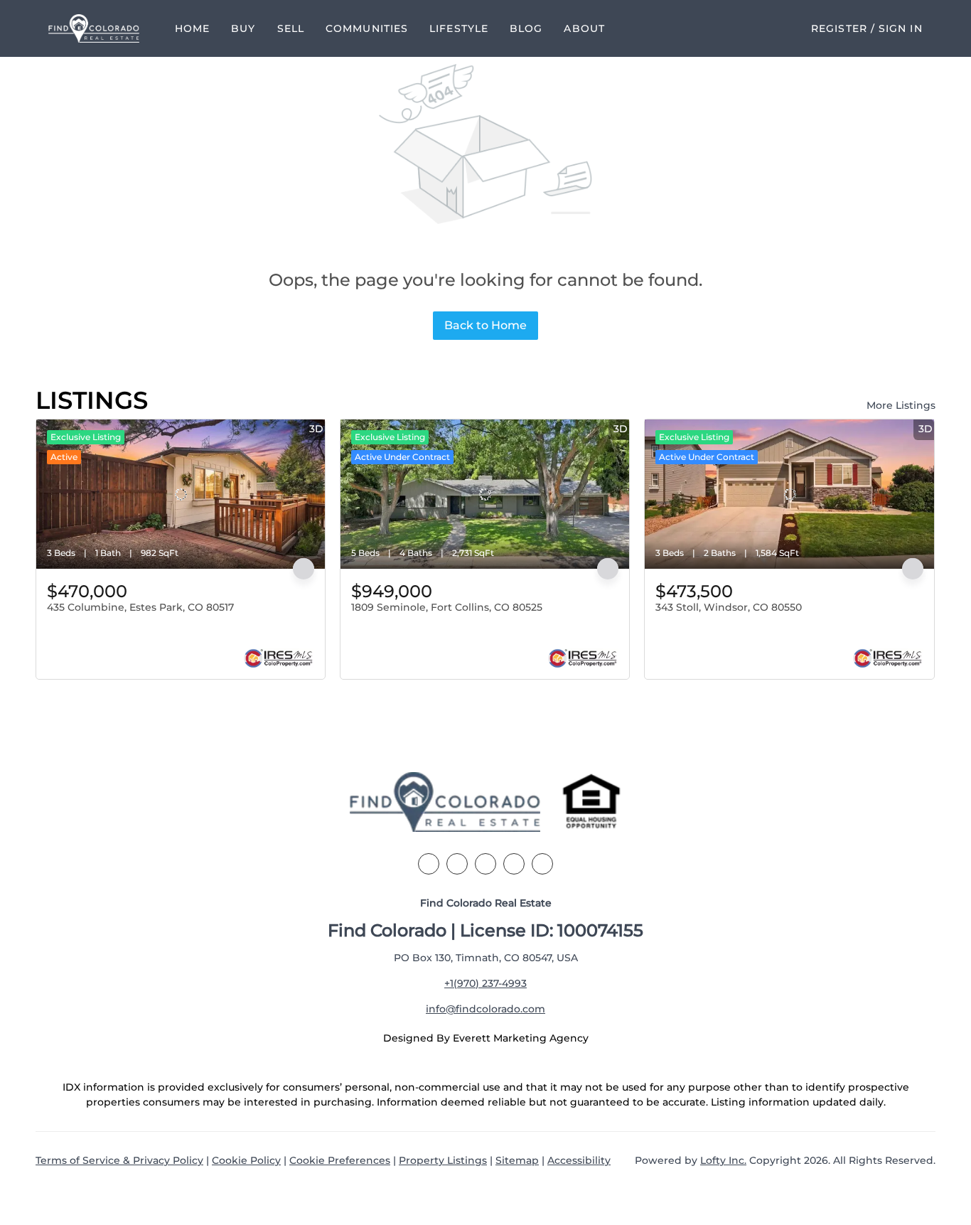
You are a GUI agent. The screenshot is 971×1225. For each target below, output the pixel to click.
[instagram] (514, 863)
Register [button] (839, 28)
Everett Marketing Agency (521, 1038)
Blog (526, 28)
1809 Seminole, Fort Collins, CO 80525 (446, 607)
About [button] (584, 28)
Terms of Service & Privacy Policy (119, 1160)
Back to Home (485, 325)
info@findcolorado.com (485, 1008)
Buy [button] (243, 28)
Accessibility (579, 1160)
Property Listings (443, 1160)
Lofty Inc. (723, 1160)
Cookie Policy (246, 1160)
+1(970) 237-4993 (485, 983)
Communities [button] (367, 28)
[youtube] (542, 863)
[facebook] (428, 863)
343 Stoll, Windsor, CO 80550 (728, 607)
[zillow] (485, 863)
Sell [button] (290, 28)
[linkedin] (457, 863)
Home (192, 28)
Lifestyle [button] (458, 28)
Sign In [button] (901, 28)
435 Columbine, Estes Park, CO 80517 (140, 607)
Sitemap (517, 1160)
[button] (93, 28)
